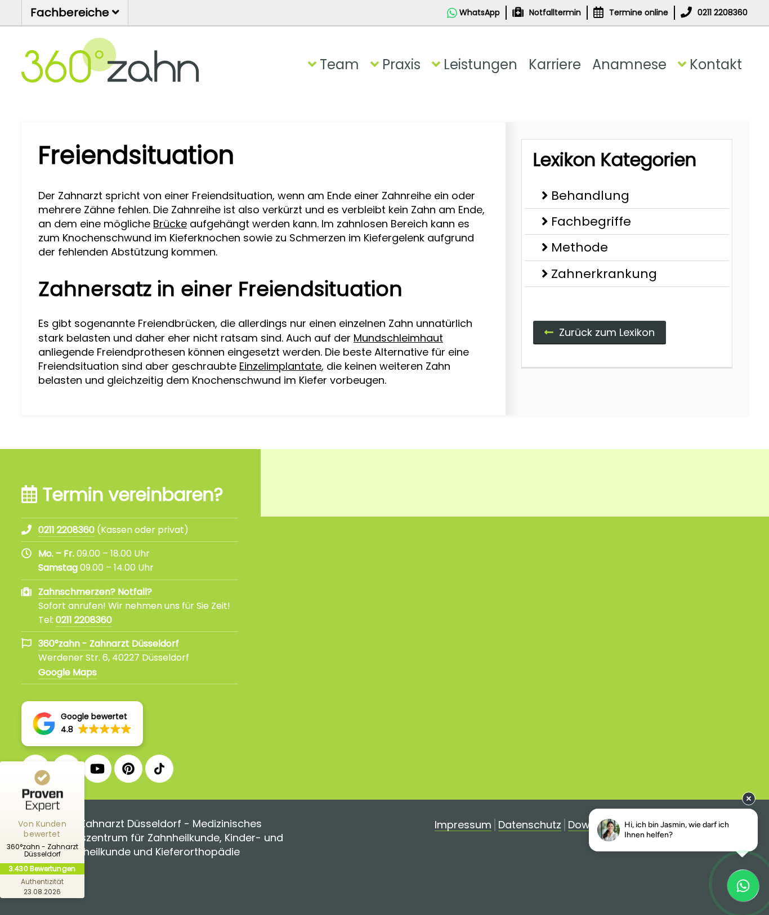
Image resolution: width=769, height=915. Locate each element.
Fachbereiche (71, 12)
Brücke (170, 224)
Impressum (463, 825)
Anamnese (629, 64)
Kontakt (716, 64)
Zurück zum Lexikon (607, 332)
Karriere (555, 64)
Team (339, 64)
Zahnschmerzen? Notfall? (95, 591)
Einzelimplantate (280, 366)
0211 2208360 (84, 619)
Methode (579, 247)
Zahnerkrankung (604, 273)
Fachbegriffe (591, 221)
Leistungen (480, 64)
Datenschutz (529, 825)
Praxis (401, 64)
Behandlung (590, 195)
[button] (82, 723)
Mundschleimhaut (398, 338)
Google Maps (67, 672)
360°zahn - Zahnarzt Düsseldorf (108, 643)
